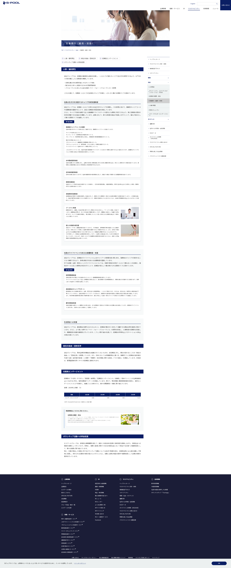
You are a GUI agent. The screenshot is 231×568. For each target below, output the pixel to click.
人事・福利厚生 (69, 58)
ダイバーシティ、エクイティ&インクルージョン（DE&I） (158, 91)
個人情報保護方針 (104, 557)
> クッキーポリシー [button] (80, 563)
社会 (77, 50)
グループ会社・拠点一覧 (68, 505)
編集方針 (152, 124)
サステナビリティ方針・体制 (158, 64)
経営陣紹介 (64, 502)
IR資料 (97, 489)
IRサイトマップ (99, 511)
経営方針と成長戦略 (100, 483)
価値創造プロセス (155, 68)
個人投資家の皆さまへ (101, 496)
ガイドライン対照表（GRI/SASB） (155, 137)
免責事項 (130, 557)
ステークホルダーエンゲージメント (158, 114)
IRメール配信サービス (101, 517)
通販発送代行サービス (67, 540)
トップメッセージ (155, 59)
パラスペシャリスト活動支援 (158, 156)
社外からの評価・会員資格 (157, 128)
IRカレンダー (99, 502)
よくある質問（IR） (100, 505)
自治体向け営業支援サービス (69, 552)
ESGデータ (153, 133)
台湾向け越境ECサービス (67, 549)
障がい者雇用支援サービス (68, 519)
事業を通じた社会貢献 (156, 151)
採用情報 (206, 8)
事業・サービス (175, 8)
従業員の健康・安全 (155, 96)
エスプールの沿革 (66, 508)
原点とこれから (65, 492)
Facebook (98, 520)
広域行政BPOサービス (67, 546)
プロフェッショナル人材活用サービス (71, 525)
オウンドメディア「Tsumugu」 (160, 492)
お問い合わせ (75, 557)
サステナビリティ (194, 8)
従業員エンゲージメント (110, 58)
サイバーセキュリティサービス (69, 531)
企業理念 (63, 486)
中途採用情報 (155, 486)
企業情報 (163, 8)
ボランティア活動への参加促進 (74, 62)
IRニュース (98, 499)
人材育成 (151, 87)
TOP (62, 50)
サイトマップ (155, 557)
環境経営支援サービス (67, 534)
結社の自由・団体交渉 (88, 58)
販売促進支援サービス (67, 528)
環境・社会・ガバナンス (127, 496)
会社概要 (63, 499)
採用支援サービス (66, 543)
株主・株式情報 (99, 492)
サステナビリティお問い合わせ (158, 142)
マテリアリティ (154, 73)
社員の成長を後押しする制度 (159, 489)
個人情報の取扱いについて (118, 557)
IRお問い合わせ (99, 514)
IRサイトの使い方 (100, 508)
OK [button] (219, 563)
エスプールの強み (66, 489)
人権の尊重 (152, 105)
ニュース (215, 8)
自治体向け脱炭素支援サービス (69, 537)
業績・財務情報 (99, 486)
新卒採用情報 (155, 483)
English (193, 4)
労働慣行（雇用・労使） (156, 101)
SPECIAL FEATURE (155, 147)
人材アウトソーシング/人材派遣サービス (72, 522)
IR (184, 8)
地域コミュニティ (154, 110)
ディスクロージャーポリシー (89, 557)
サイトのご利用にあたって (143, 557)
